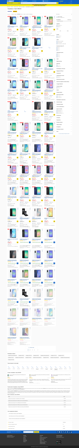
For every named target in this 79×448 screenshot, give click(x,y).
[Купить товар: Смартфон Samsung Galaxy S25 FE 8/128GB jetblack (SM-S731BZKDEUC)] (42, 115)
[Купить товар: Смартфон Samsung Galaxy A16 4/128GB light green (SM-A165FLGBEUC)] (30, 157)
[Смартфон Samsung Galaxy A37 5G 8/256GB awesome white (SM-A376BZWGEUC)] (37, 169)
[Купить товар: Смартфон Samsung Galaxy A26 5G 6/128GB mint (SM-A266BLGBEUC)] (17, 136)
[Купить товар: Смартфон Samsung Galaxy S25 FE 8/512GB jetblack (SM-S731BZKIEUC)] (54, 115)
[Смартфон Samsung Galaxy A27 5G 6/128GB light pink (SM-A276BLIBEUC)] (37, 20)
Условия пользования (59, 436)
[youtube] (59, 432)
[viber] (63, 432)
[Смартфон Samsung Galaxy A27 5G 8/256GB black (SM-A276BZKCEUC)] (49, 126)
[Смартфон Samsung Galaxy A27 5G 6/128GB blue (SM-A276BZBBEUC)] (37, 190)
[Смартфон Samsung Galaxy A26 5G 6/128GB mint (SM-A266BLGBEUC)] (13, 126)
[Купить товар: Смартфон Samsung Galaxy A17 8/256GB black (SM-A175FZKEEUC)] (17, 29)
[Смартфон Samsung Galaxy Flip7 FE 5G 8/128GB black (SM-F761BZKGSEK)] (25, 293)
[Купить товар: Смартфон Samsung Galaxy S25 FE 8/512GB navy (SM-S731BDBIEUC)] (42, 157)
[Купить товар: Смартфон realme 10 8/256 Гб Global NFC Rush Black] (17, 242)
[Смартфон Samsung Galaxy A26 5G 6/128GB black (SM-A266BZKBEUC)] (13, 212)
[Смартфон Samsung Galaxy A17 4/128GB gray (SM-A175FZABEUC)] (13, 105)
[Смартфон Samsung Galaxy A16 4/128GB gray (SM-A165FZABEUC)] (37, 62)
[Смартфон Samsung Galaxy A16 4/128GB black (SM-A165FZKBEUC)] (25, 41)
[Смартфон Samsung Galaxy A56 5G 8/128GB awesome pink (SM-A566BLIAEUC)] (49, 20)
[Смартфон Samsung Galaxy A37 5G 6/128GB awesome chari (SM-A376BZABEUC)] (25, 169)
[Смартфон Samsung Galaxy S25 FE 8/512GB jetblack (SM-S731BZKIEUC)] (49, 105)
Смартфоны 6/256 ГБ (21, 355)
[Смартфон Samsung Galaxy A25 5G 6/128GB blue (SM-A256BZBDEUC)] (13, 331)
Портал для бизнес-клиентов (60, 437)
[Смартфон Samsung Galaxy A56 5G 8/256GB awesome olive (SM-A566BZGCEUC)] (49, 293)
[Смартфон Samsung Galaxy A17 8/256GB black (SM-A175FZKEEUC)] (13, 20)
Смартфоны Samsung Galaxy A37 (19, 357)
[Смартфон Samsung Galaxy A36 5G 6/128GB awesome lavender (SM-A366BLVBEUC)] (49, 254)
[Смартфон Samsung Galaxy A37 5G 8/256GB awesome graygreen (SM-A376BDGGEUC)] (49, 169)
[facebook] (57, 432)
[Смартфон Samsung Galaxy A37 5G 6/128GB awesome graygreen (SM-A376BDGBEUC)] (49, 148)
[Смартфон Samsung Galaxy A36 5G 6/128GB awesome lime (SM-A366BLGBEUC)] (25, 20)
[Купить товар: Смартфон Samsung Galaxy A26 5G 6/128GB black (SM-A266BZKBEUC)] (17, 221)
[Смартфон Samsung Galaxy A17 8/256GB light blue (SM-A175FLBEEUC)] (13, 84)
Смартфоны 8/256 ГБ (36, 355)
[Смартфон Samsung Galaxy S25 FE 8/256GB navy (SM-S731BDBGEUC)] (37, 273)
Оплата (41, 436)
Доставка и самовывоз (43, 438)
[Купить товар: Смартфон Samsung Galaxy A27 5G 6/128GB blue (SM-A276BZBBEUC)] (42, 200)
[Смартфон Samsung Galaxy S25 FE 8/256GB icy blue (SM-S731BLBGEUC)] (13, 293)
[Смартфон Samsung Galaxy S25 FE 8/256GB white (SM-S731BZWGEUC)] (37, 293)
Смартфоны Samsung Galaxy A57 (37, 357)
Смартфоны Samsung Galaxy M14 (45, 355)
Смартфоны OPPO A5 (46, 357)
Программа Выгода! (42, 442)
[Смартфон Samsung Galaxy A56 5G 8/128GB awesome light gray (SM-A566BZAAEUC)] (13, 41)
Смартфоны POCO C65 (28, 357)
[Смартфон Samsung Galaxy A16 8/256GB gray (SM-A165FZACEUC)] (49, 312)
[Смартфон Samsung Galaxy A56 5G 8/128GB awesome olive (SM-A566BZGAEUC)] (25, 273)
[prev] (69, 363)
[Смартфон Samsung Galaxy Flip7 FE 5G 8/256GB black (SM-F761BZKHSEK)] (25, 212)
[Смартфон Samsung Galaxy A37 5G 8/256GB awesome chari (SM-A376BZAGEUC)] (25, 62)
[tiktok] (65, 432)
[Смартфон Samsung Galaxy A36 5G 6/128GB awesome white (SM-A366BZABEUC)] (49, 233)
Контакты (24, 438)
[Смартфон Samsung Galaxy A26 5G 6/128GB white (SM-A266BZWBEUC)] (37, 126)
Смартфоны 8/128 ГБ (61, 355)
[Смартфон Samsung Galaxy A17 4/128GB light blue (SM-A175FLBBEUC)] (13, 62)
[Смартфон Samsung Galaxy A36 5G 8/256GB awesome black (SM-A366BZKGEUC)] (25, 312)
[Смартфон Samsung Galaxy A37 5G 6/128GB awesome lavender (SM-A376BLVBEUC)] (13, 169)
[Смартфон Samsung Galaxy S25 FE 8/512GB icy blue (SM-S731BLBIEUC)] (13, 190)
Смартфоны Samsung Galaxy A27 (55, 357)
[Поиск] (57, 3)
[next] (71, 363)
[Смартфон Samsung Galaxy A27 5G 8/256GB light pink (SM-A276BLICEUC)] (25, 190)
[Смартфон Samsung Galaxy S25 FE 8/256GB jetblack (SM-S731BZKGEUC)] (13, 254)
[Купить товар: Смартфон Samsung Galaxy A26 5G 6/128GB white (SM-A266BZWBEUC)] (42, 136)
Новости (24, 437)
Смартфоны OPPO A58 (11, 359)
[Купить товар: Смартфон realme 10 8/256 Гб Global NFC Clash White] (54, 221)
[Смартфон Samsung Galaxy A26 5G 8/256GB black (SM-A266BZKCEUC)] (25, 254)
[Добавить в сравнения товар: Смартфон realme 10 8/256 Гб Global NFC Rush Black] (17, 230)
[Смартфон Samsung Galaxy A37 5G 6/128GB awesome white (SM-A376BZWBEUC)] (25, 126)
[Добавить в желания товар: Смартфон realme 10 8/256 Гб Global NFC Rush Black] (17, 229)
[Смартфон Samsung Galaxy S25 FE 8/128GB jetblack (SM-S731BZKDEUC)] (37, 105)
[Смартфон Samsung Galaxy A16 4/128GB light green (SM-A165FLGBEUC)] (25, 148)
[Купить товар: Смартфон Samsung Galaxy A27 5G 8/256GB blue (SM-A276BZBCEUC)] (17, 157)
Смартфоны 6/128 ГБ (10, 357)
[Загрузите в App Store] (58, 441)
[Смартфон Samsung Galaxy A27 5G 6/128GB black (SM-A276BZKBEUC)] (49, 190)
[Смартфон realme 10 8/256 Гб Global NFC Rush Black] (13, 233)
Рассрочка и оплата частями (43, 437)
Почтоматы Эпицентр (42, 443)
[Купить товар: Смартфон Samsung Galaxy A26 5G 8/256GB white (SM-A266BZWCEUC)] (54, 72)
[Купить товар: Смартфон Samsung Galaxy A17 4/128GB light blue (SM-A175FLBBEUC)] (17, 72)
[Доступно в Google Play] (58, 443)
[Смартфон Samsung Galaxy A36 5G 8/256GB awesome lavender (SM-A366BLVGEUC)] (49, 273)
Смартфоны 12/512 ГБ (53, 355)
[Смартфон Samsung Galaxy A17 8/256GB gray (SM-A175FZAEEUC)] (25, 84)
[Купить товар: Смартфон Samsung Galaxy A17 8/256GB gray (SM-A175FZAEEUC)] (30, 93)
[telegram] (67, 432)
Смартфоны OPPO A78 (28, 355)
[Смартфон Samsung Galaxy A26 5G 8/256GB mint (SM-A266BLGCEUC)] (37, 84)
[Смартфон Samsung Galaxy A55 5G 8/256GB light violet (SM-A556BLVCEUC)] (37, 312)
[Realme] (15, 11)
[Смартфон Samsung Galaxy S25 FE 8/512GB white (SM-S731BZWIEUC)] (37, 212)
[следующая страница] (38, 350)
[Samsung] (9, 11)
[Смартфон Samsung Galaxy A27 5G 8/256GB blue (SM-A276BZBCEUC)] (13, 148)
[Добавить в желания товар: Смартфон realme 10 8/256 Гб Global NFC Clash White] (54, 208)
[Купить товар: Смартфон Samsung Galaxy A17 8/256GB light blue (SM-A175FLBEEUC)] (17, 93)
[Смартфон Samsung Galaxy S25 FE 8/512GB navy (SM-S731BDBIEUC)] (37, 148)
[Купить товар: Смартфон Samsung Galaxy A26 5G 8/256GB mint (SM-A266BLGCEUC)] (42, 93)
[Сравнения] (60, 3)
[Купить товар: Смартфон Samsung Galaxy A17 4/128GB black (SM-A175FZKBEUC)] (42, 51)
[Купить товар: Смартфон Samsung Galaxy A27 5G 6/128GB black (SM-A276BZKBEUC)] (54, 200)
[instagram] (61, 432)
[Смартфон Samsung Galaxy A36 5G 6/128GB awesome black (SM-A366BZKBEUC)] (25, 233)
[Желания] (64, 3)
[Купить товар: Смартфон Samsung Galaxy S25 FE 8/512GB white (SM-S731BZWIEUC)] (42, 221)
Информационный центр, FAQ (11, 436)
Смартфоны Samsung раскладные (65, 357)
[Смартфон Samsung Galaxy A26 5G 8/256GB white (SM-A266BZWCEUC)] (49, 62)
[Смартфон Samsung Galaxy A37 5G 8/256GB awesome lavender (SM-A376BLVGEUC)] (49, 84)
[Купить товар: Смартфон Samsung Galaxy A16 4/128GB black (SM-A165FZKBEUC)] (30, 51)
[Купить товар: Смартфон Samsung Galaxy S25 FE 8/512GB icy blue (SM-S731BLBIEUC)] (17, 200)
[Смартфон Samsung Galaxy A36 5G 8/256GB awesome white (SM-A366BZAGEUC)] (37, 254)
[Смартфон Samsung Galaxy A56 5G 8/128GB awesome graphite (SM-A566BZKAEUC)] (37, 233)
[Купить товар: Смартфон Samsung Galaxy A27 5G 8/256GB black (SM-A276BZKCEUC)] (54, 136)
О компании (25, 436)
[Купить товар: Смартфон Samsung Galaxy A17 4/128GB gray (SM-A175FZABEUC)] (17, 115)
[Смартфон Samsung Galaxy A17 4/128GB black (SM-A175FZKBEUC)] (37, 41)
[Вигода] (61, 1)
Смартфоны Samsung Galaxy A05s (12, 355)
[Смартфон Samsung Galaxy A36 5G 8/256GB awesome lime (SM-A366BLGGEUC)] (13, 273)
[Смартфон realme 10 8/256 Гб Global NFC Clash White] (49, 212)
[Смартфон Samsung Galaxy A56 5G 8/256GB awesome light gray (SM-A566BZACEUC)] (13, 312)
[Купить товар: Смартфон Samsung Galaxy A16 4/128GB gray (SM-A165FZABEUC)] (42, 72)
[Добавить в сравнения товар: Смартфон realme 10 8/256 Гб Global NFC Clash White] (54, 209)
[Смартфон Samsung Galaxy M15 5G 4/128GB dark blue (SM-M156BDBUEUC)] (25, 331)
